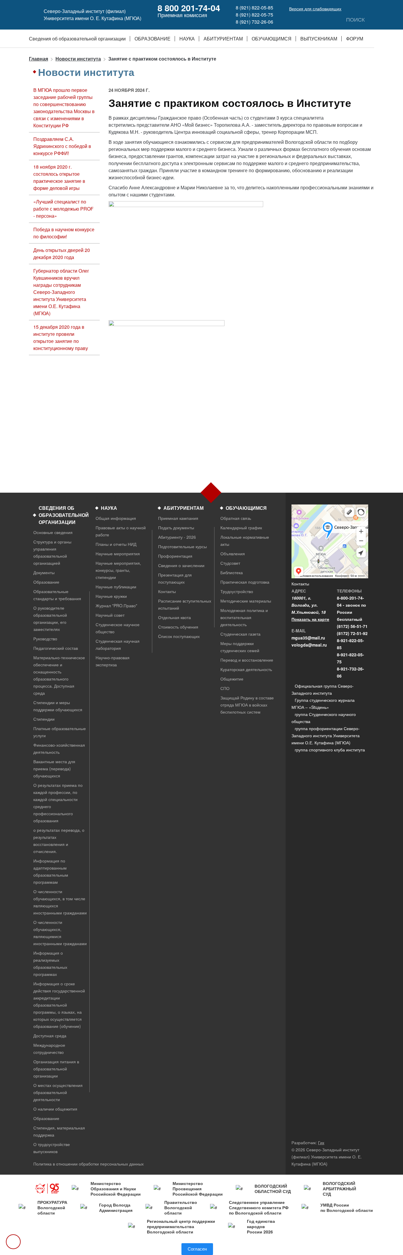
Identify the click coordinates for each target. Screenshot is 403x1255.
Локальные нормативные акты (244, 540)
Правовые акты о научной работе (121, 531)
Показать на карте (310, 619)
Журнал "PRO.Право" (116, 605)
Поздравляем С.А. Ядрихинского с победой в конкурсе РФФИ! (62, 146)
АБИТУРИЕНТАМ (223, 38)
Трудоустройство (236, 591)
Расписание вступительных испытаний (184, 604)
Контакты (167, 591)
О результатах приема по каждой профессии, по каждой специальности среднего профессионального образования (58, 802)
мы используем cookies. (158, 1247)
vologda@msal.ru (309, 645)
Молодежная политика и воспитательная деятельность (244, 617)
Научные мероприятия (118, 553)
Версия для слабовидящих (315, 9)
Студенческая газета (240, 634)
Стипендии (44, 719)
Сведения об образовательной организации (77, 38)
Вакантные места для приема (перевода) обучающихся (54, 768)
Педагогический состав (55, 648)
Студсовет (230, 563)
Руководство (45, 639)
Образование (46, 582)
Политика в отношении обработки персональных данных (88, 1164)
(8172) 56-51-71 (352, 626)
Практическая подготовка (244, 582)
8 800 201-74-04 (189, 7)
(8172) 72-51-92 (352, 633)
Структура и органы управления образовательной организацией (52, 552)
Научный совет (110, 615)
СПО (225, 688)
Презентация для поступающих (175, 578)
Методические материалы (245, 601)
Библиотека (231, 572)
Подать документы (176, 527)
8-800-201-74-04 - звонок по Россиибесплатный (351, 608)
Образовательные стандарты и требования (57, 594)
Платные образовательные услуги (59, 731)
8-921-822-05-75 (350, 658)
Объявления (232, 553)
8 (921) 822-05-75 (254, 14)
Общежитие (231, 679)
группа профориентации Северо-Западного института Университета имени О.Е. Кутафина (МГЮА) (325, 735)
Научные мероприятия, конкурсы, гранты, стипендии (118, 570)
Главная (38, 58)
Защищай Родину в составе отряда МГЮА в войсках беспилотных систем (247, 705)
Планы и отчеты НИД (116, 544)
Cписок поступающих (179, 636)
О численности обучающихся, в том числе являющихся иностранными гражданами (60, 902)
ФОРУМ (354, 38)
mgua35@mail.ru (308, 638)
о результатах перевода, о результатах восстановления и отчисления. (58, 840)
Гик (321, 1142)
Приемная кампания (178, 518)
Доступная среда (49, 1035)
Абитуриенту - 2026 (177, 537)
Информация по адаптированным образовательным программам (50, 871)
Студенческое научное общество (118, 627)
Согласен (197, 1248)
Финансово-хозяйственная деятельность (59, 748)
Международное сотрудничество (49, 1048)
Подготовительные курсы (182, 546)
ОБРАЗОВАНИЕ (153, 38)
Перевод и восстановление (246, 660)
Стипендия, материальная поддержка (59, 1131)
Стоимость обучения (178, 627)
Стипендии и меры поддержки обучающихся (57, 705)
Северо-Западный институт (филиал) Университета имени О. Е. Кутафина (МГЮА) (92, 15)
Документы (44, 572)
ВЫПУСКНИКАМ (318, 38)
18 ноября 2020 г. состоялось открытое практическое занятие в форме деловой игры (59, 177)
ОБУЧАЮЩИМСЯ (271, 38)
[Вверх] (13, 1241)
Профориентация (175, 556)
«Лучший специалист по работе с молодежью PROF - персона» (63, 208)
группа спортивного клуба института (330, 750)
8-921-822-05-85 (350, 643)
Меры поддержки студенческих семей (239, 646)
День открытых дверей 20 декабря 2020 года (61, 254)
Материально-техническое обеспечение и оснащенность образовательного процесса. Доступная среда (59, 675)
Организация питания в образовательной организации (56, 1069)
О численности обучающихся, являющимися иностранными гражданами (60, 932)
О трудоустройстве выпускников (51, 1147)
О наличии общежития (55, 1109)
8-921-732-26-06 (350, 672)
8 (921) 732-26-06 (254, 21)
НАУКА (187, 38)
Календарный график (241, 527)
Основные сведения (53, 532)
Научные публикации (116, 587)
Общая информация (116, 518)
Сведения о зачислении (181, 565)
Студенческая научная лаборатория (118, 644)
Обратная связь (235, 518)
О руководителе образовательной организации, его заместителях (50, 618)
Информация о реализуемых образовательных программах (50, 963)
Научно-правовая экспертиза (113, 661)
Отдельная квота (174, 617)
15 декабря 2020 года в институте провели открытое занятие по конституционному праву (60, 337)
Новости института (78, 58)
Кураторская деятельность (246, 669)
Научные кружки (111, 596)
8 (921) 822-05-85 (254, 7)
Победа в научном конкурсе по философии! (63, 233)
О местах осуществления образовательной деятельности (58, 1092)
